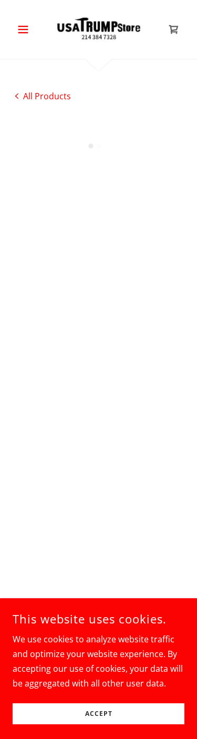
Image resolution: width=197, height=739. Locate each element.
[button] (25, 29)
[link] (98, 29)
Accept (98, 714)
